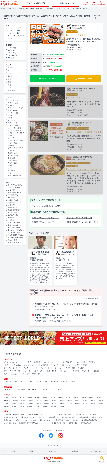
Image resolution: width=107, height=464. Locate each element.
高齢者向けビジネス (14, 202)
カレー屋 (11, 150)
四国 (9, 88)
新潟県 (23, 400)
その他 (10, 38)
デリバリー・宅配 (14, 33)
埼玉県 (84, 398)
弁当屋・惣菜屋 (13, 155)
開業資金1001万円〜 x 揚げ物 (43, 222)
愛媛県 (93, 403)
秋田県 (37, 398)
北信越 (10, 76)
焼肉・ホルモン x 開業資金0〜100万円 (46, 206)
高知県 (100, 403)
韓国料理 (11, 105)
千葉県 (91, 398)
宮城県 (29, 398)
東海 (9, 79)
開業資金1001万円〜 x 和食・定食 (79, 218)
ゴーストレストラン (14, 100)
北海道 (10, 67)
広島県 (62, 403)
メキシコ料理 (12, 160)
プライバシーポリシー (10, 451)
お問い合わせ (53, 451)
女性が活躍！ (12, 205)
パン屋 (10, 118)
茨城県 (60, 398)
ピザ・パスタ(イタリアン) (14, 148)
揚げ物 (10, 165)
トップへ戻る (55, 445)
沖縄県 (62, 406)
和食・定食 (11, 158)
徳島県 (77, 403)
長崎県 (22, 406)
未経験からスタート (14, 200)
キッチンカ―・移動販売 (16, 36)
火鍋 (9, 168)
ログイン (94, 4)
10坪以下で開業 (13, 215)
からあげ (11, 145)
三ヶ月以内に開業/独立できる (14, 185)
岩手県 (22, 398)
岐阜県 (62, 400)
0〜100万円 (12, 48)
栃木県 (68, 398)
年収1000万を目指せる (15, 238)
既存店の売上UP (13, 243)
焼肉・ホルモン (40, 9)
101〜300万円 (12, 50)
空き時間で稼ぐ (13, 195)
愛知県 (77, 400)
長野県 (31, 400)
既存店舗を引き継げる (15, 210)
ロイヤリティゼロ (14, 233)
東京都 (99, 398)
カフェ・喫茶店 (13, 125)
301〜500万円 (12, 53)
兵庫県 (14, 403)
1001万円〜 (12, 58)
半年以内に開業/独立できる (14, 187)
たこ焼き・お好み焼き (15, 130)
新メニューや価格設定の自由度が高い (15, 230)
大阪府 (6, 403)
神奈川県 (7, 400)
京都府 (100, 400)
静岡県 (70, 400)
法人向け (11, 220)
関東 (9, 73)
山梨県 (15, 400)
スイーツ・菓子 (13, 103)
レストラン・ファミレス (16, 133)
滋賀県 (93, 400)
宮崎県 (45, 406)
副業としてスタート (14, 225)
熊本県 (29, 406)
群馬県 (76, 398)
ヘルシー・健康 (13, 113)
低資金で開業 (12, 240)
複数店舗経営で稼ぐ (14, 228)
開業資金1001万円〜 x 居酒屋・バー (45, 218)
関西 (9, 82)
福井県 (54, 400)
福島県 (53, 398)
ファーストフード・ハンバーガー (15, 140)
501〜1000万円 (13, 55)
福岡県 (6, 406)
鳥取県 (39, 403)
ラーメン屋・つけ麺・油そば (15, 128)
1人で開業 (11, 197)
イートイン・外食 (14, 31)
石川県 (46, 400)
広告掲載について (96, 451)
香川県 (85, 403)
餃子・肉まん (12, 120)
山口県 (70, 403)
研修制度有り (12, 207)
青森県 (14, 398)
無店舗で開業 (12, 212)
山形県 (45, 398)
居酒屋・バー (12, 115)
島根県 (46, 403)
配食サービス (12, 153)
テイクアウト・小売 (14, 28)
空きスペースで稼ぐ (14, 223)
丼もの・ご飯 (12, 163)
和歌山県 (30, 403)
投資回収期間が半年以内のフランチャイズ (15, 235)
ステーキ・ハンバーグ (15, 108)
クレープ (11, 138)
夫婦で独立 (11, 190)
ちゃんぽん (11, 170)
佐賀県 (14, 406)
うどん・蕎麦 (12, 143)
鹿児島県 (53, 406)
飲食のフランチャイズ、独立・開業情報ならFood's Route (17, 9)
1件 (61, 321)
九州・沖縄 (11, 91)
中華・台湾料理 (13, 110)
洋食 (9, 173)
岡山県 (54, 403)
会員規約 (32, 451)
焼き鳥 (10, 135)
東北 (9, 70)
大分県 (37, 406)
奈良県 (22, 403)
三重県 (85, 400)
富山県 (39, 400)
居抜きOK (11, 217)
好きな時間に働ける (14, 192)
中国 (9, 85)
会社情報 (75, 451)
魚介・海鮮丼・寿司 (14, 175)
